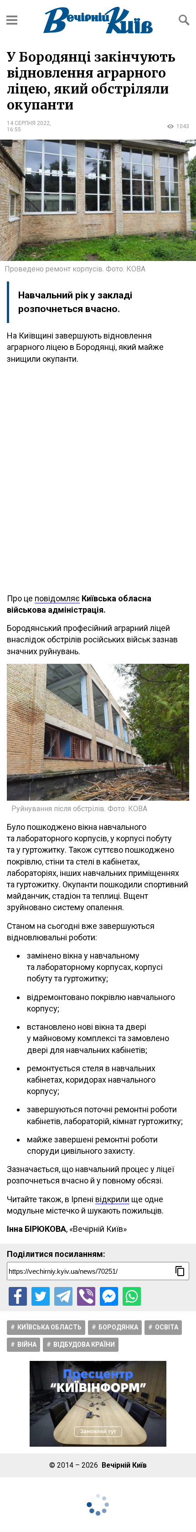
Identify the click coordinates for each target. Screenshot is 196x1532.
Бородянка (118, 1327)
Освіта (166, 1327)
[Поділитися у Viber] (86, 1296)
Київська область (49, 1327)
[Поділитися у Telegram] (63, 1296)
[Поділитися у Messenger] (109, 1296)
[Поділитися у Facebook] (18, 1296)
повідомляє (57, 598)
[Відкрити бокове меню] (12, 20)
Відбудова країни (84, 1344)
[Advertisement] (98, 478)
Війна (26, 1344)
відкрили (112, 1199)
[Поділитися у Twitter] (40, 1296)
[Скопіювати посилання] (180, 1271)
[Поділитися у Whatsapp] (132, 1296)
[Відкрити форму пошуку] (184, 20)
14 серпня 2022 (28, 123)
